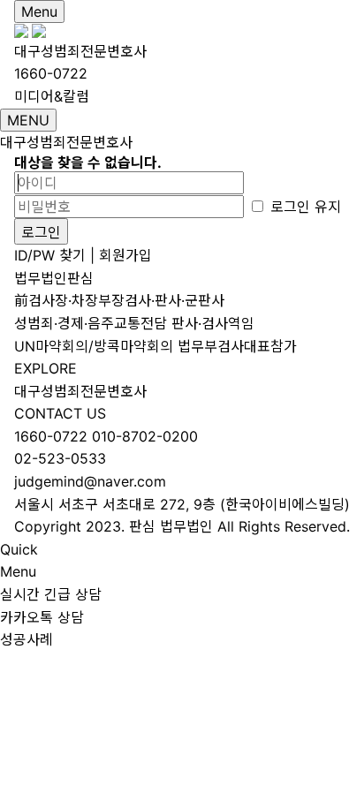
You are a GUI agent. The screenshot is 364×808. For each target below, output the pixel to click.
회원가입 (125, 255)
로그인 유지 (303, 206)
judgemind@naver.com (90, 481)
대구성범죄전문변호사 (80, 51)
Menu (39, 11)
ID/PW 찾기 (50, 255)
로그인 (41, 232)
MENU (28, 120)
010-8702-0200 (145, 436)
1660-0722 (50, 436)
